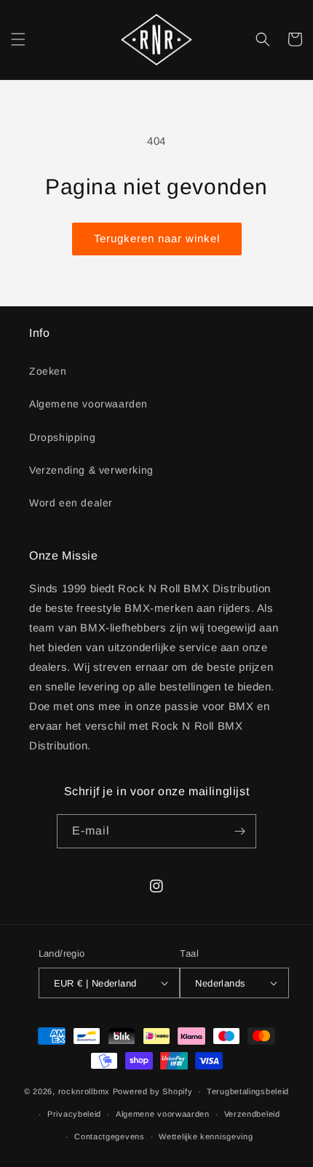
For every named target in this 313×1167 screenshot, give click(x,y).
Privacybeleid (74, 1114)
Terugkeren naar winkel (157, 238)
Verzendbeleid (252, 1114)
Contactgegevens (109, 1136)
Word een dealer (71, 503)
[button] (18, 39)
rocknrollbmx (84, 1091)
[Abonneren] (239, 831)
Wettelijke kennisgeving (206, 1136)
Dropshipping (62, 437)
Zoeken (48, 371)
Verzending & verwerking (91, 470)
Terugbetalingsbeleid (248, 1091)
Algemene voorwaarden (88, 404)
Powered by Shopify (153, 1091)
